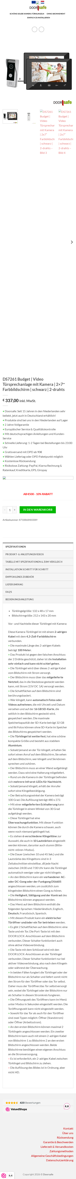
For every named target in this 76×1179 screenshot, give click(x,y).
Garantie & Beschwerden (58, 1142)
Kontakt (68, 1128)
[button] (5, 9)
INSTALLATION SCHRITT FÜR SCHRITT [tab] (26, 569)
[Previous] (8, 71)
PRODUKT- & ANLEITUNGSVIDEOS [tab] (24, 554)
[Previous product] (41, 29)
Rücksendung (65, 1137)
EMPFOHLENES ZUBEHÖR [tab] (19, 576)
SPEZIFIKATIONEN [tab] (15, 546)
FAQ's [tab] (8, 591)
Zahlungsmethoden (61, 1151)
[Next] (67, 71)
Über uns (67, 1133)
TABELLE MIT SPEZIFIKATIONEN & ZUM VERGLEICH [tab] (33, 561)
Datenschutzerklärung (59, 1160)
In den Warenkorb (37, 509)
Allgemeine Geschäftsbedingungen (52, 1155)
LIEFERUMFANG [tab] (14, 584)
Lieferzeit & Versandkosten (57, 1146)
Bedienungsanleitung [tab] (19, 599)
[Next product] (34, 29)
